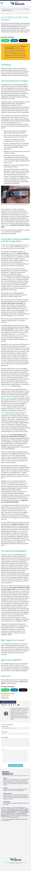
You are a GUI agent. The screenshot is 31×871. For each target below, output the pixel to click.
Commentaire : (5, 737)
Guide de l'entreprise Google (14, 9)
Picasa (26, 396)
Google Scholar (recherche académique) (14, 810)
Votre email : (4, 731)
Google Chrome (11, 810)
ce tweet (17, 334)
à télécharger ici (20, 810)
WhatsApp (5, 40)
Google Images (8, 398)
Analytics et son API (14, 817)
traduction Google (10, 813)
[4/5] (7, 695)
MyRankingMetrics (19, 717)
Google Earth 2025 (5, 815)
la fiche (3, 232)
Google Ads (26, 815)
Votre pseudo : (5, 726)
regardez (20, 531)
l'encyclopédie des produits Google (14, 819)
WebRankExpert (20, 708)
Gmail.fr (27, 808)
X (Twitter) (23, 40)
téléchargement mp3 (12, 808)
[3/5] (5, 695)
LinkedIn (14, 40)
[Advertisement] (15, 838)
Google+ (3, 407)
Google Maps (25, 811)
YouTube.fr (20, 807)
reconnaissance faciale (8, 396)
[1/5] (2, 695)
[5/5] (9, 695)
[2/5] (4, 695)
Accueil (3, 9)
